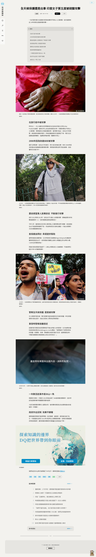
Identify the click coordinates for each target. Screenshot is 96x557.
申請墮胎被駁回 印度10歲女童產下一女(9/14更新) (50, 500)
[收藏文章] (51, 13)
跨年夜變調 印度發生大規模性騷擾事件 (47, 516)
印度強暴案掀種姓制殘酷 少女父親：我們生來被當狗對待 (52, 512)
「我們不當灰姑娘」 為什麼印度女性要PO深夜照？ (51, 508)
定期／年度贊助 (67, 461)
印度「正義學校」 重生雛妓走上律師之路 (48, 497)
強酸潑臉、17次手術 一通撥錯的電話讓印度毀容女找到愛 (53, 489)
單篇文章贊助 (30, 461)
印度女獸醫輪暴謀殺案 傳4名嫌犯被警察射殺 (49, 504)
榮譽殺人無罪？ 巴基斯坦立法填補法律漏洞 (48, 493)
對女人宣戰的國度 (40, 519)
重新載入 (50, 548)
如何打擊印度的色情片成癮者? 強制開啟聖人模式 (50, 523)
